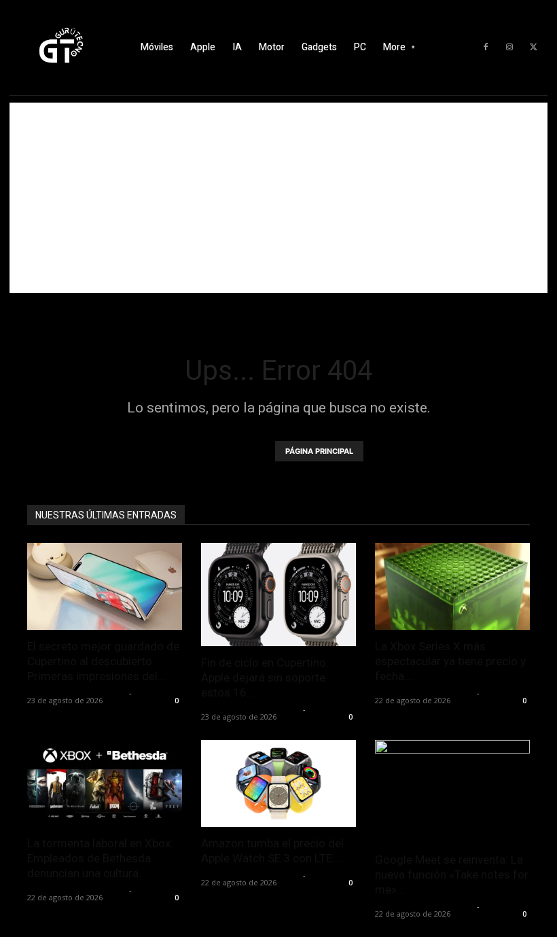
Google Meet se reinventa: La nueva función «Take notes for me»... (451, 874)
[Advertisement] (278, 198)
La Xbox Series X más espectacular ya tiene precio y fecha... (450, 661)
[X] (533, 47)
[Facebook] (485, 47)
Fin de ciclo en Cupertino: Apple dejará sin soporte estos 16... (265, 677)
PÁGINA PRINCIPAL (319, 451)
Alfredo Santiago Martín (76, 693)
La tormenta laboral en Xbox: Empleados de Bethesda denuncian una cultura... (100, 858)
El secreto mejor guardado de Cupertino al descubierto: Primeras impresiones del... (103, 661)
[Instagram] (509, 47)
